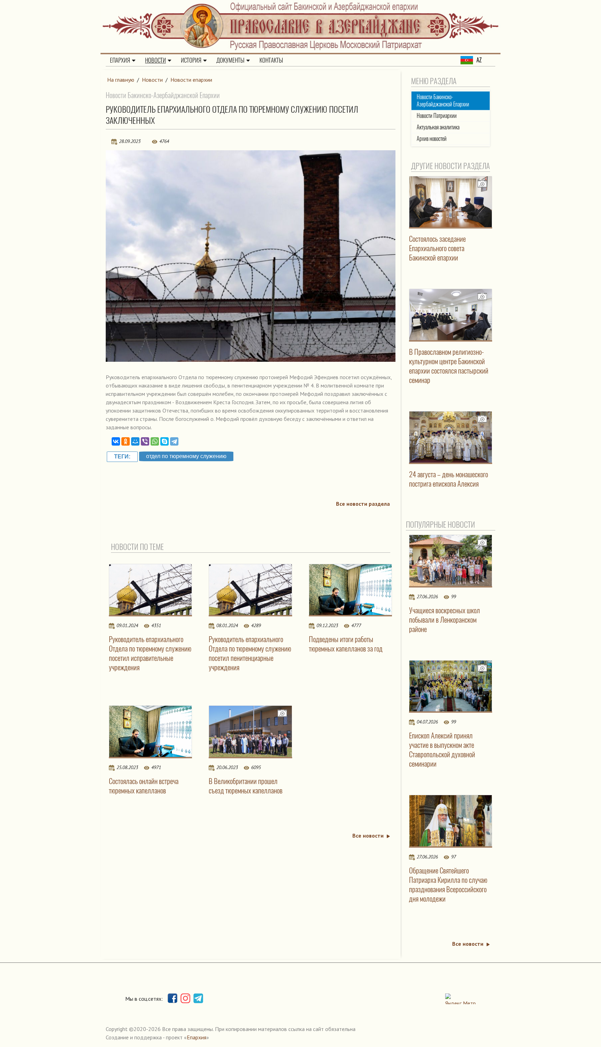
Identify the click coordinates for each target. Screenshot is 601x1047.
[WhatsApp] (155, 441)
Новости (155, 60)
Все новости (368, 835)
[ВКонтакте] (116, 441)
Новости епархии (191, 79)
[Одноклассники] (125, 441)
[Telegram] (174, 441)
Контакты (271, 60)
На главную (120, 79)
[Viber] (145, 441)
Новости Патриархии (437, 115)
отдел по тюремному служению (186, 456)
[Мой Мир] (135, 441)
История (191, 60)
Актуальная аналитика (438, 127)
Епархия (120, 60)
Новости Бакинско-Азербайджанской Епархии (443, 100)
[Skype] (164, 441)
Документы (230, 60)
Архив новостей (432, 138)
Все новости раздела (363, 503)
